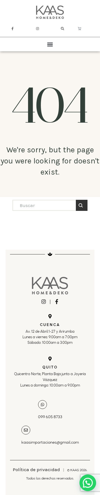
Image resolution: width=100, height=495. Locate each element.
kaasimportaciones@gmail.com (50, 443)
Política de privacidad (36, 469)
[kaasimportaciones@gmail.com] (25, 430)
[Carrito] (79, 28)
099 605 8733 (50, 417)
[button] (50, 44)
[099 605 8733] (42, 404)
